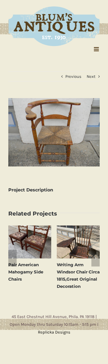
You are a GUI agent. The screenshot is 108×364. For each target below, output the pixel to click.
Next (91, 73)
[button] (12, 255)
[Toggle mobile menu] (97, 46)
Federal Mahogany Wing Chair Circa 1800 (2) (88, 269)
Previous (73, 73)
